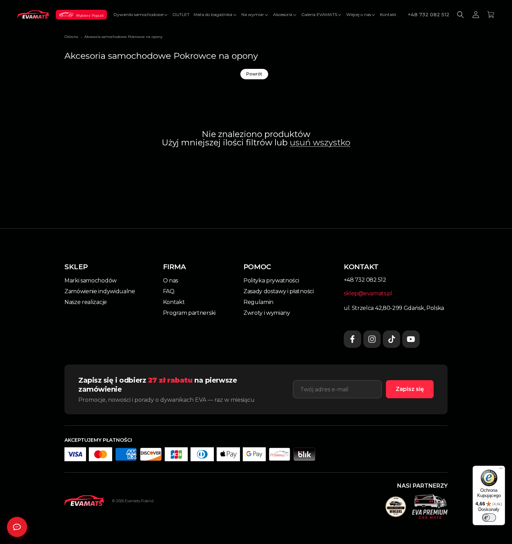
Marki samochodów (90, 280)
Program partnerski (189, 313)
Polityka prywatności (271, 280)
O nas (170, 280)
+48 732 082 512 (428, 14)
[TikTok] (391, 339)
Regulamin (258, 302)
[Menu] (501, 470)
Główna (71, 36)
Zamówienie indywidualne (99, 291)
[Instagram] (372, 339)
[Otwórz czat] (17, 527)
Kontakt (174, 302)
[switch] (489, 517)
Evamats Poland (139, 500)
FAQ (168, 291)
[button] (140, 14)
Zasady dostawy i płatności (278, 291)
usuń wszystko (320, 142)
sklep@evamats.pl (368, 293)
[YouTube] (411, 339)
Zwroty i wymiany (266, 313)
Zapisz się (410, 389)
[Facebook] (352, 339)
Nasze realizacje (85, 302)
